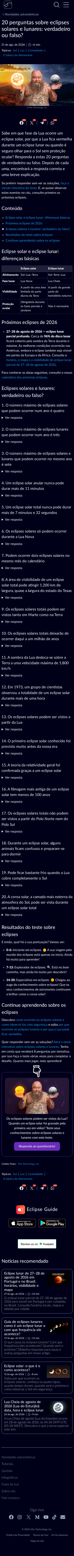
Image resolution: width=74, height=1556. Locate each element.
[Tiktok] (54, 1517)
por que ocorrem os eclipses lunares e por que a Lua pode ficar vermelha (35, 1029)
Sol (15, 50)
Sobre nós (8, 1491)
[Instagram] (20, 1517)
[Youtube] (46, 1517)
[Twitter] (32, 123)
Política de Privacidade (18, 1535)
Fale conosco (11, 1498)
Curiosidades (35, 50)
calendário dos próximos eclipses (24, 377)
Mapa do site (37, 1541)
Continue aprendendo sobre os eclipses (33, 240)
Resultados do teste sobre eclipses (29, 234)
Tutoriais (7, 1464)
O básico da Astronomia (17, 55)
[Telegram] (42, 123)
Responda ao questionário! (37, 1146)
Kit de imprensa (60, 1535)
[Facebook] (21, 123)
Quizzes (7, 1470)
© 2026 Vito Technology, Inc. (37, 1529)
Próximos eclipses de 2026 (24, 223)
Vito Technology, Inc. (38, 108)
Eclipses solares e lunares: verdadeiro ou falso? (38, 229)
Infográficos (10, 1477)
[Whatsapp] (52, 123)
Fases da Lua (10, 1484)
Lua (22, 50)
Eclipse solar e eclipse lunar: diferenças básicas (38, 217)
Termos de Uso (40, 1535)
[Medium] (37, 1517)
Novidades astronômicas (22, 14)
